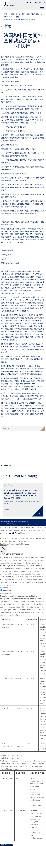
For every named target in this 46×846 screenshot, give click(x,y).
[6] (27, 156)
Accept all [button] (18, 544)
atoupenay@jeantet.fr (24, 290)
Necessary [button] (4, 588)
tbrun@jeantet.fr (12, 263)
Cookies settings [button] (7, 544)
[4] (39, 72)
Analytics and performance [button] (11, 755)
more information (16, 533)
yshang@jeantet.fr (15, 293)
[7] (9, 163)
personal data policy (22, 524)
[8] (26, 242)
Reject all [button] (26, 544)
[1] (34, 59)
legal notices (11, 521)
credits (3, 521)
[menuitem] (27, 1)
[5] (17, 77)
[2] (32, 62)
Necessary (7, 590)
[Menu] (42, 7)
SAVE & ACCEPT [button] (6, 845)
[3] (7, 65)
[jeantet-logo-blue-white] (18, 5)
